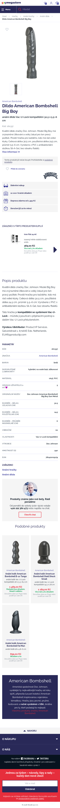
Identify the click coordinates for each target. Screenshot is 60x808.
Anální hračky (28, 16)
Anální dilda (44, 16)
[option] (30, 243)
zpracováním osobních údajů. (31, 798)
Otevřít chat (30, 515)
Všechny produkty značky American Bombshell (30, 712)
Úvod (4, 16)
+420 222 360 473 (19, 508)
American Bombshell (12, 101)
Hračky (15, 16)
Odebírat (30, 789)
